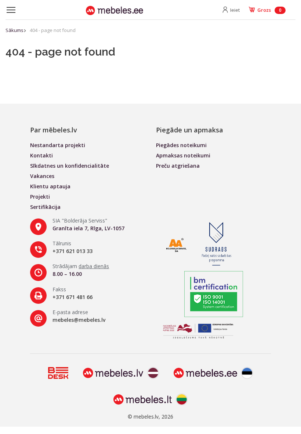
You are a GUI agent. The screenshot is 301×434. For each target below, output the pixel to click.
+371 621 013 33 (72, 251)
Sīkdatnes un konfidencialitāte (69, 165)
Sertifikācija (45, 206)
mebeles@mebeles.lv (78, 319)
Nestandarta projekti (57, 145)
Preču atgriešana (178, 165)
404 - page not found (53, 30)
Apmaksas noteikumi (183, 155)
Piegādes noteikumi (181, 145)
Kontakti (41, 155)
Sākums (14, 30)
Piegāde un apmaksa (189, 129)
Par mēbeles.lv (53, 129)
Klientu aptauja (50, 186)
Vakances (42, 175)
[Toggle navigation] (11, 9)
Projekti (40, 196)
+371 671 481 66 (72, 297)
